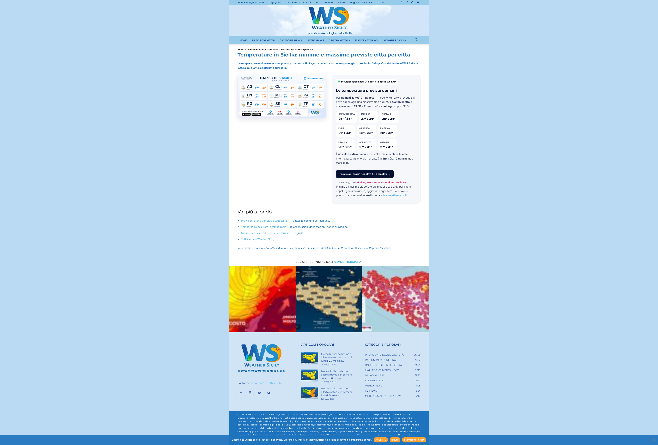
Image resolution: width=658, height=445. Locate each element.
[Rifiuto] (653, 440)
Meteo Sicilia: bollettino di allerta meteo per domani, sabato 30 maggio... (336, 375)
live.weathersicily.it (395, 195)
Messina (329, 2)
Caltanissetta (292, 2)
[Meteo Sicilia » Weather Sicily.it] (329, 20)
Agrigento (275, 2)
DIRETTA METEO (338, 40)
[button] (416, 40)
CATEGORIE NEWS (291, 40)
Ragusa (354, 2)
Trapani (379, 2)
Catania (307, 2)
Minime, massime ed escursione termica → (381, 182)
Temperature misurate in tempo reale (263, 226)
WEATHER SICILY (394, 40)
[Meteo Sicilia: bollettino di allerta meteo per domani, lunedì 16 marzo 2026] (309, 393)
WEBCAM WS (316, 40)
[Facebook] (401, 2)
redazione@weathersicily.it (267, 383)
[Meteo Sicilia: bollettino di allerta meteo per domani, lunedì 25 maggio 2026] (309, 358)
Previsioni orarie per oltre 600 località (264, 220)
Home (240, 49)
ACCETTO (380, 439)
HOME (243, 40)
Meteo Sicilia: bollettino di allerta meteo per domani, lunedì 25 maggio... (336, 357)
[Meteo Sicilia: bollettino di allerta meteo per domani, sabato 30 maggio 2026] (309, 376)
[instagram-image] (262, 299)
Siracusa (367, 2)
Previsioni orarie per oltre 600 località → (365, 174)
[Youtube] (418, 2)
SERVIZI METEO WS (366, 40)
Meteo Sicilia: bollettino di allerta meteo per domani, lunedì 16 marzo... (336, 392)
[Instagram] (406, 2)
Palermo (342, 2)
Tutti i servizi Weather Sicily (258, 239)
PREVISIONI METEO (263, 40)
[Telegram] (412, 2)
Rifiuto (395, 439)
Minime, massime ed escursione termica (265, 233)
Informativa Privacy (414, 439)
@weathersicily (348, 261)
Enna (318, 2)
